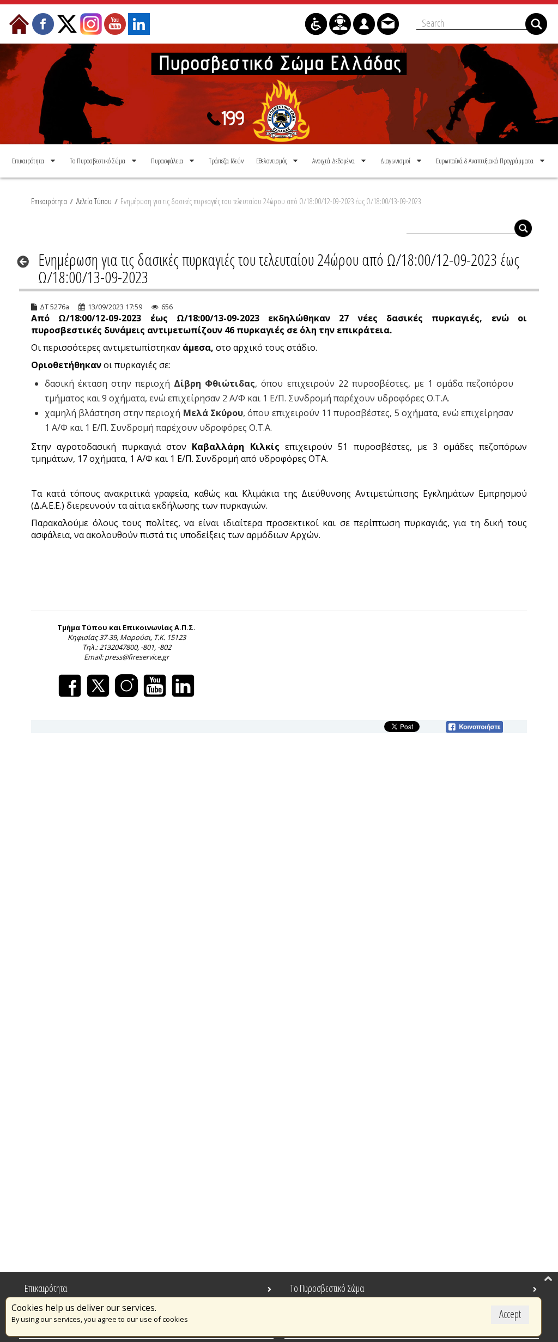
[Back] (26, 261)
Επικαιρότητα (49, 201)
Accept (510, 1314)
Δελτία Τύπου (94, 201)
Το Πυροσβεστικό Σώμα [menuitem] (327, 1288)
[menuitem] (34, 161)
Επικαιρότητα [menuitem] (46, 1288)
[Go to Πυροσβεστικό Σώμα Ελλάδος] (279, 94)
